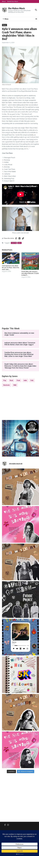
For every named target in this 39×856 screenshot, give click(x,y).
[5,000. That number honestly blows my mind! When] (20, 674)
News (4, 25)
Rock (11, 380)
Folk (32, 380)
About (4, 1)
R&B (15, 385)
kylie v (19, 243)
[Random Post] (36, 19)
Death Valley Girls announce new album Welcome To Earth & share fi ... (30, 273)
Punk (18, 380)
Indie (25, 380)
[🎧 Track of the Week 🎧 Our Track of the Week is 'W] (20, 637)
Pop (4, 380)
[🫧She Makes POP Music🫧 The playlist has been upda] (20, 524)
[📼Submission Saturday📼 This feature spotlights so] (20, 712)
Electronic (6, 385)
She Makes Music (16, 8)
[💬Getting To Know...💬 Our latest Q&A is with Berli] (20, 599)
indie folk (13, 243)
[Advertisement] (19, 305)
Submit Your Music (12, 1)
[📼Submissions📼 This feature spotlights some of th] (20, 487)
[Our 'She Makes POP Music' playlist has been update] (20, 750)
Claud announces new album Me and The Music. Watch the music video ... (10, 267)
